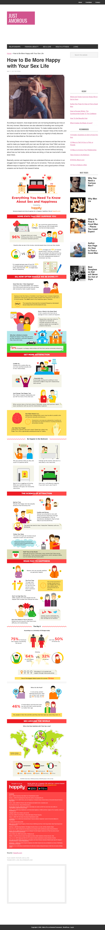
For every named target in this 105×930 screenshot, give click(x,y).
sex (31, 860)
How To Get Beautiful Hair (78, 118)
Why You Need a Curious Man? (92, 182)
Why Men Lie (92, 199)
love (17, 860)
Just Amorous (18, 18)
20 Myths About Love (77, 160)
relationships (25, 860)
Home (9, 53)
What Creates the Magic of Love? (81, 123)
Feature (19, 858)
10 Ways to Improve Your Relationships (83, 150)
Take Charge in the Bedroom (79, 155)
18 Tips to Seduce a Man (78, 165)
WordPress (66, 927)
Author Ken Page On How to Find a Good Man (93, 248)
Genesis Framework (56, 927)
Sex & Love (25, 858)
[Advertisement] (73, 26)
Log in (72, 927)
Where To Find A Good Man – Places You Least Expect (93, 225)
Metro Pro (45, 927)
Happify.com (17, 853)
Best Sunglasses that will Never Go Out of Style (93, 273)
